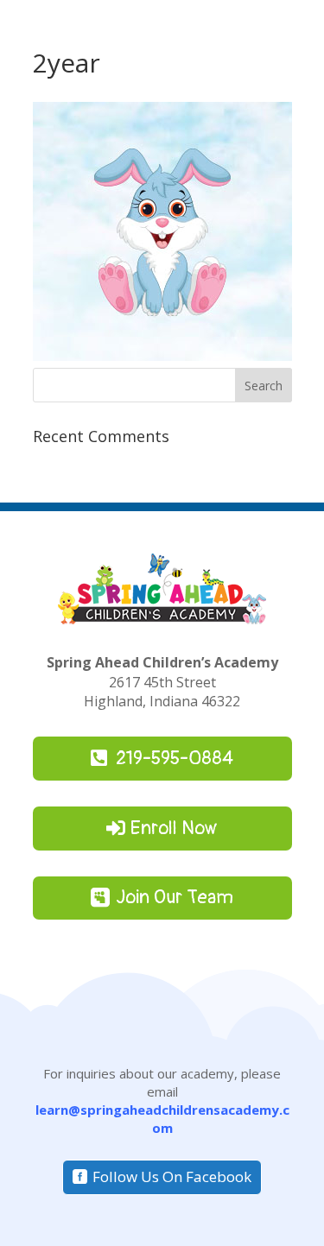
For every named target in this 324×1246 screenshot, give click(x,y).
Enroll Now (174, 828)
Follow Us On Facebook (171, 1176)
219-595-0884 (174, 758)
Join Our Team (174, 897)
